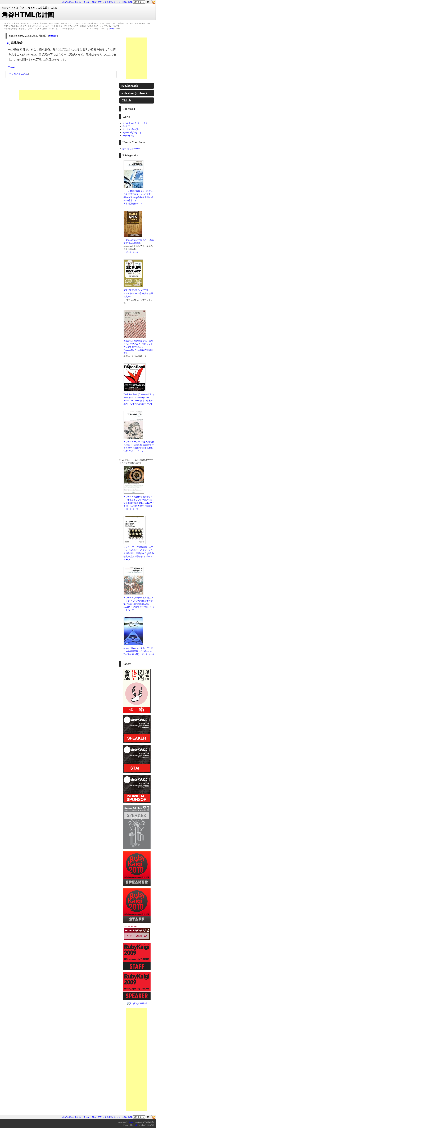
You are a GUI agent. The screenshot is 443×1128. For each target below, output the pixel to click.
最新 (94, 2)
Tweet (11, 67)
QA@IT (126, 126)
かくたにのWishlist (131, 148)
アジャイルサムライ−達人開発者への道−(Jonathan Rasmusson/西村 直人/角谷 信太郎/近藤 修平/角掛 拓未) (139, 446)
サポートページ (131, 252)
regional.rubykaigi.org (132, 132)
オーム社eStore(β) (130, 129)
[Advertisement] (59, 95)
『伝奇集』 (112, 29)
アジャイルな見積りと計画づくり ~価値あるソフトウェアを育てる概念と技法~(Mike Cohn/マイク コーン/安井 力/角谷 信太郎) (139, 501)
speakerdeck (129, 85)
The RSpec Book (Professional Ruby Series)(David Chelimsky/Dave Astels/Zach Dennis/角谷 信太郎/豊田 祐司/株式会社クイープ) (139, 399)
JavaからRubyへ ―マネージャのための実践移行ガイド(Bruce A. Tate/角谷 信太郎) (138, 651)
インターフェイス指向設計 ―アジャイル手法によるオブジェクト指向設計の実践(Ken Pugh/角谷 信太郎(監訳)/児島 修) (139, 552)
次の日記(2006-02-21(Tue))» (112, 2)
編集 (130, 2)
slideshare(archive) (134, 93)
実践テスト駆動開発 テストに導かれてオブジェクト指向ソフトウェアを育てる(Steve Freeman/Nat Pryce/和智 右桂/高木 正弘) (138, 347)
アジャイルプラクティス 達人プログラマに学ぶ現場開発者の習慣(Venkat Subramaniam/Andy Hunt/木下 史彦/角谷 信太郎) (138, 602)
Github (126, 100)
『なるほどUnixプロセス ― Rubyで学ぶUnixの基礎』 (139, 241)
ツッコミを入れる (18, 74)
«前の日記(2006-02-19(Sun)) (76, 2)
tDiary (131, 1122)
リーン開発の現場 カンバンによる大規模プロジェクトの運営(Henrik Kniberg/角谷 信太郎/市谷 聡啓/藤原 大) (138, 196)
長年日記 (53, 36)
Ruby (136, 1125)
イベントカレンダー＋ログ (135, 123)
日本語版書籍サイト (133, 203)
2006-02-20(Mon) (18, 36)
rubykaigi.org (128, 135)
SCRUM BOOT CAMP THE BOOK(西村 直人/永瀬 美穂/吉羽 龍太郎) (138, 293)
